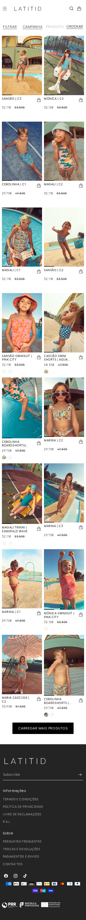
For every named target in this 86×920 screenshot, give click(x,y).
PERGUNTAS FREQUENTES (22, 841)
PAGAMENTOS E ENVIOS (21, 856)
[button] (6, 8)
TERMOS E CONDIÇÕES (20, 799)
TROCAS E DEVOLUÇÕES (21, 849)
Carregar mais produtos (43, 728)
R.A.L (6, 821)
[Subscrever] (77, 774)
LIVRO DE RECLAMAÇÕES (22, 814)
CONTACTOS (12, 864)
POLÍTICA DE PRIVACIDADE (23, 806)
